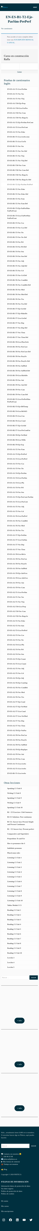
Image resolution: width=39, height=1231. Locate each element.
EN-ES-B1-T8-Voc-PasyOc (17, 356)
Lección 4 (10, 962)
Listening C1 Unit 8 (14, 891)
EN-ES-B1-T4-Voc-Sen (15, 251)
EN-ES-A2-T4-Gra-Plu (15, 645)
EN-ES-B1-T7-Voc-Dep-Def (17, 328)
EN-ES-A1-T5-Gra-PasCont (17, 502)
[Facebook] (34, 1)
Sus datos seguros (7, 1189)
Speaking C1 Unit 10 (14, 807)
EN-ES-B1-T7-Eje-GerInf (16, 309)
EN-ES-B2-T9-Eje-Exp (15, 445)
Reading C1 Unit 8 (14, 943)
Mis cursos (5, 1206)
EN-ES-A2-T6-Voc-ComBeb (17, 688)
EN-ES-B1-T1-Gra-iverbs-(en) (18, 137)
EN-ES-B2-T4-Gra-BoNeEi (17, 411)
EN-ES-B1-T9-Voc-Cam (16, 390)
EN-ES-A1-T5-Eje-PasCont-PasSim (20, 497)
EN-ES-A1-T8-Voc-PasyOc (17, 564)
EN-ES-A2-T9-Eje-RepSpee (17, 749)
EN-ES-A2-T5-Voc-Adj (15, 668)
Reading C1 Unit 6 (14, 934)
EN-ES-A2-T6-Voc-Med (16, 692)
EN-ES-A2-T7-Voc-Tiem (16, 726)
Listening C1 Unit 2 (14, 862)
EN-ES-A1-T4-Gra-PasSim (17, 478)
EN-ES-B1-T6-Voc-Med (16, 290)
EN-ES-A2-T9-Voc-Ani (15, 754)
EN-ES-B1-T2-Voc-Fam (16, 199)
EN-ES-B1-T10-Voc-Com (16, 165)
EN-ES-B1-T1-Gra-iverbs (16, 773)
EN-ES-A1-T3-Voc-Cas (15, 464)
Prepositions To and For (16, 839)
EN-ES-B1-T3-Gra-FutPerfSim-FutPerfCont (19, 217)
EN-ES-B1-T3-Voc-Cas (15, 223)
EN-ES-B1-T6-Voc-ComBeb (17, 280)
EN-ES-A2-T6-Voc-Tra (15, 697)
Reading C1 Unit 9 (14, 948)
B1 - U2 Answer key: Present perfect (20, 829)
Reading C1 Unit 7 (14, 939)
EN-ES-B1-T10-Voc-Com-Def (18, 170)
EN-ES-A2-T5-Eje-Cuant (16, 659)
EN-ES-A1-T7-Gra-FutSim (17, 540)
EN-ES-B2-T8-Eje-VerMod (17, 435)
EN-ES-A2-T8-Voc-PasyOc (17, 740)
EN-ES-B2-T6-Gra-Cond (16, 421)
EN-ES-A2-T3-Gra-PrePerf (17, 630)
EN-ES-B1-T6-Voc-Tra (15, 299)
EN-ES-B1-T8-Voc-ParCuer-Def (19, 352)
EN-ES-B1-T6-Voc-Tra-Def (17, 304)
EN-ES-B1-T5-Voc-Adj (15, 261)
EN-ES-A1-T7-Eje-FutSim (17, 535)
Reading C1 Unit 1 (14, 910)
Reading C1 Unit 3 (14, 920)
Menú (35, 7)
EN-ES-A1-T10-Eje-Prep (16, 103)
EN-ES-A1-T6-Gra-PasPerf (17, 516)
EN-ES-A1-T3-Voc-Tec (15, 468)
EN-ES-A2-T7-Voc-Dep (15, 721)
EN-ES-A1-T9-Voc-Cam (16, 587)
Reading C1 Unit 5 (14, 929)
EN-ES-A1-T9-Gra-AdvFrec (17, 578)
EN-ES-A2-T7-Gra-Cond (16, 711)
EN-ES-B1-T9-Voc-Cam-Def (17, 394)
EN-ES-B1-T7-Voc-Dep (15, 323)
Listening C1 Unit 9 (14, 896)
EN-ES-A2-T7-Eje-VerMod (17, 707)
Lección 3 (10, 958)
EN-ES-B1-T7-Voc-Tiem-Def (17, 337)
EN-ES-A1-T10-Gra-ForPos (17, 108)
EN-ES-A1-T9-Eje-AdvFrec (17, 573)
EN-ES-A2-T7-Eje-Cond (16, 702)
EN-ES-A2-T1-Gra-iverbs (16, 769)
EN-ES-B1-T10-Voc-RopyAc (17, 175)
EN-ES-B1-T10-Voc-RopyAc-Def (19, 180)
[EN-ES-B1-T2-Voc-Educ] (29, 66)
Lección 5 (10, 967)
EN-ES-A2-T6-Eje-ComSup (17, 683)
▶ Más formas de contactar (10, 1162)
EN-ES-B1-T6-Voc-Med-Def (17, 294)
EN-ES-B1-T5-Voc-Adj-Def (17, 266)
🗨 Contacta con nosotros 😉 (11, 1154)
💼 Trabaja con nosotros (9, 1164)
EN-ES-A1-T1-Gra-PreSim (17, 89)
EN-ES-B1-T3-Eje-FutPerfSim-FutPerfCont (18, 209)
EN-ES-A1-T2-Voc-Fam (16, 449)
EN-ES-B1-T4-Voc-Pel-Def (17, 247)
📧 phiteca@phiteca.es (9, 1159)
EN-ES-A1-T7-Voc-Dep (15, 545)
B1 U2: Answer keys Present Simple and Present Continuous (20, 823)
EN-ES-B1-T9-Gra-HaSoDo (17, 375)
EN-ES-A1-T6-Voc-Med (16, 526)
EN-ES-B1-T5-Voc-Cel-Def (17, 275)
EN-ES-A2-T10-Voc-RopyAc (17, 616)
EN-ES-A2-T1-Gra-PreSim (17, 592)
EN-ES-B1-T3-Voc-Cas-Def (17, 228)
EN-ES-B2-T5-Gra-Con (16, 416)
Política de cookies (7, 1194)
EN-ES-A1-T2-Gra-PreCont (17, 127)
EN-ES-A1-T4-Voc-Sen (15, 492)
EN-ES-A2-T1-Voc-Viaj (15, 602)
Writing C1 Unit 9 (14, 803)
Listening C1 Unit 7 (14, 886)
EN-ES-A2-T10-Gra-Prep (16, 607)
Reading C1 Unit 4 (14, 924)
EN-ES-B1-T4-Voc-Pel (15, 242)
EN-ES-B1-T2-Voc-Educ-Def (17, 194)
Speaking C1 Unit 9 (14, 798)
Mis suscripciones (7, 1211)
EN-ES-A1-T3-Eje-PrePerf (17, 454)
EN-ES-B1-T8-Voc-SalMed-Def (18, 371)
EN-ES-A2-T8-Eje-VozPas (16, 730)
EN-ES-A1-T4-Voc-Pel (15, 487)
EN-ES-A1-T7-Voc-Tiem (16, 549)
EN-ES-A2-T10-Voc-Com (16, 611)
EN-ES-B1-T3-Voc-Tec (15, 232)
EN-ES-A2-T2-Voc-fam (15, 626)
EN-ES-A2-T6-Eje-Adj (15, 678)
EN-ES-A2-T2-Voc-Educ (16, 621)
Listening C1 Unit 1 (14, 858)
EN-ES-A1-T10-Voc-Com (16, 113)
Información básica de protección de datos (15, 1186)
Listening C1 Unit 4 (14, 872)
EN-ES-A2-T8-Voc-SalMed (17, 745)
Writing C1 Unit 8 (14, 793)
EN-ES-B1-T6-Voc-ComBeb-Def (19, 285)
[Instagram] (37, 1)
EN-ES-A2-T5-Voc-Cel (15, 673)
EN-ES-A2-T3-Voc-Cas (15, 635)
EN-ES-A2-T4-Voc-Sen (15, 654)
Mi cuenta (4, 1201)
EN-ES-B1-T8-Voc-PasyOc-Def (18, 361)
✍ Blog (4, 1169)
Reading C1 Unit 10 (14, 953)
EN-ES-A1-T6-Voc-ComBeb (17, 521)
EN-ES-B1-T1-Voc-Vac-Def (17, 151)
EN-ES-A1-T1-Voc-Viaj (15, 99)
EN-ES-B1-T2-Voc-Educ (16, 189)
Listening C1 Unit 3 (14, 867)
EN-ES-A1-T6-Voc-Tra (15, 530)
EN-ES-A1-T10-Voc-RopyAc (17, 118)
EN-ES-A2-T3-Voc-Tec (15, 640)
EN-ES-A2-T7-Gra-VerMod (17, 716)
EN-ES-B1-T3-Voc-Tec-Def (17, 237)
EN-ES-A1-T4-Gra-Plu (15, 483)
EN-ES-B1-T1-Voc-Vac (15, 146)
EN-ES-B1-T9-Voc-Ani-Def (17, 385)
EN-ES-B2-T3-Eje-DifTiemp (17, 406)
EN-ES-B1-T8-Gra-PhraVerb (18, 342)
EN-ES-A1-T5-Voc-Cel (15, 511)
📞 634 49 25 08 (7, 1156)
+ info (19, 1020)
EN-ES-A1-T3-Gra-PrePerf (17, 459)
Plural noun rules (13, 853)
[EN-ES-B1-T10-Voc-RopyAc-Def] (10, 66)
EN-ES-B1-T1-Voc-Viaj (15, 156)
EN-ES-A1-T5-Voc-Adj (15, 507)
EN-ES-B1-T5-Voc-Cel (15, 271)
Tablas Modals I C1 (14, 905)
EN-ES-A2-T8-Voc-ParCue (17, 735)
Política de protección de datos (11, 1191)
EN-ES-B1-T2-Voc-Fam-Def (17, 204)
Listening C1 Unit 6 (14, 881)
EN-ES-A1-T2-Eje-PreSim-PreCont (20, 122)
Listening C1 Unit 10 (15, 900)
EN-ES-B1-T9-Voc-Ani (15, 380)
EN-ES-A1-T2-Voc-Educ (16, 132)
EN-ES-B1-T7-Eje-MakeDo (17, 313)
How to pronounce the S (16, 843)
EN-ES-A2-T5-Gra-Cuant (16, 664)
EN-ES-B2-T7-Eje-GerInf (16, 426)
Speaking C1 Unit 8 (14, 788)
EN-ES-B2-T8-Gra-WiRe (16, 440)
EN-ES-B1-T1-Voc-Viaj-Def (17, 161)
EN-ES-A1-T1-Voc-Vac (15, 94)
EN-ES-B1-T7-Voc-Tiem (16, 333)
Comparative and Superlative (18, 834)
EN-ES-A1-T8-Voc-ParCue (17, 559)
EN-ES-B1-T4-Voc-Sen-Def (17, 256)
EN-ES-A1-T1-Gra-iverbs (16, 764)
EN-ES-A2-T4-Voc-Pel (15, 649)
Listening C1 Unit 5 (14, 877)
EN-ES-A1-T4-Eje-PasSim (17, 473)
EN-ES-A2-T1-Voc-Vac (15, 597)
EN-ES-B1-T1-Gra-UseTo (16, 141)
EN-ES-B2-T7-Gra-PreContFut (18, 430)
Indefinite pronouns (15, 848)
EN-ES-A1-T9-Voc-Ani (15, 583)
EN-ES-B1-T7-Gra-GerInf (17, 318)
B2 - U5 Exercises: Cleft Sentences (19, 812)
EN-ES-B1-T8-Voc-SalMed (17, 366)
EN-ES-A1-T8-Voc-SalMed (17, 568)
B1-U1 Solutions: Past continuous (19, 817)
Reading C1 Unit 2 (14, 915)
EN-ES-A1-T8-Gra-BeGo (16, 554)
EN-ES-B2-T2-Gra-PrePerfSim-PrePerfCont (19, 400)
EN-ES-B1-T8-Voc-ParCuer (17, 347)
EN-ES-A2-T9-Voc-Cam (16, 759)
